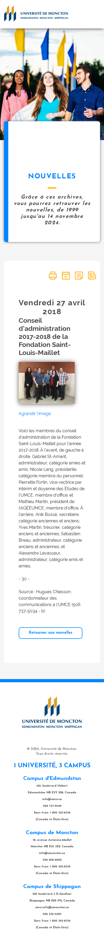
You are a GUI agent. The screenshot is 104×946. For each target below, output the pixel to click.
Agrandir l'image (35, 413)
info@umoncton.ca (52, 853)
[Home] (36, 13)
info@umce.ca (52, 799)
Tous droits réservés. (52, 754)
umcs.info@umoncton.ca (52, 907)
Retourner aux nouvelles (50, 633)
